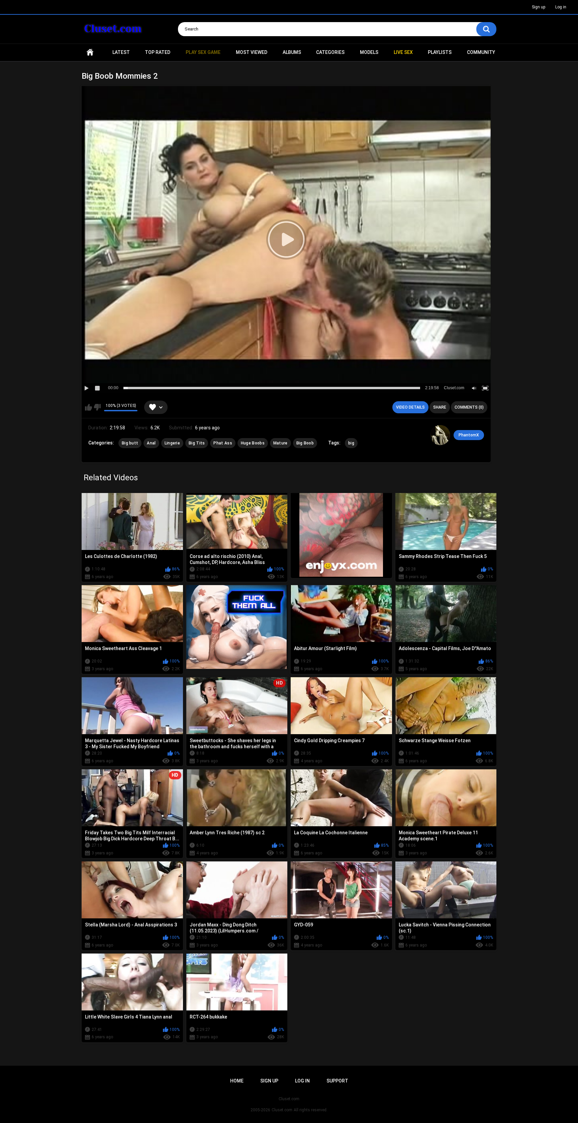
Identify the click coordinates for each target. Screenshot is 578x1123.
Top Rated (157, 52)
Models (369, 52)
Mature (280, 443)
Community (481, 52)
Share (439, 407)
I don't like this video (97, 407)
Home (90, 52)
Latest (121, 52)
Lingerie (172, 443)
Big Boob (305, 443)
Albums (292, 52)
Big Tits (197, 443)
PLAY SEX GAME (203, 52)
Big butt (130, 443)
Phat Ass (222, 443)
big (351, 443)
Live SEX (403, 52)
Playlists (440, 52)
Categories (330, 52)
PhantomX (469, 435)
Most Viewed (251, 52)
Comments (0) (469, 407)
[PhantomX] (440, 435)
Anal (151, 443)
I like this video (88, 407)
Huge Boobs (253, 443)
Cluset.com (282, 1110)
